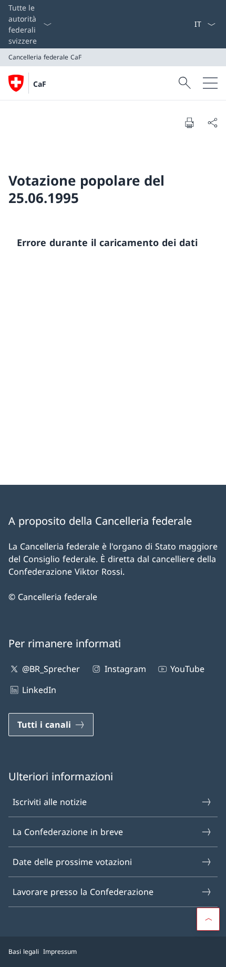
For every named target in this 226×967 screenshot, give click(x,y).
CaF (39, 84)
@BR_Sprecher (51, 669)
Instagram (125, 669)
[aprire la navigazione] (210, 83)
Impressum (60, 951)
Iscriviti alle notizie (50, 802)
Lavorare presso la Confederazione (83, 892)
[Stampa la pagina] (189, 122)
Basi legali (23, 951)
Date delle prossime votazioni (72, 862)
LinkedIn (39, 690)
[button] (208, 919)
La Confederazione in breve (68, 832)
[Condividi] (212, 122)
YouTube (187, 669)
